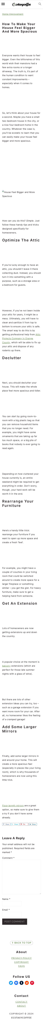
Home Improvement (12, 14)
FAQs (21, 966)
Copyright (21, 962)
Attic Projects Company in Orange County (21, 338)
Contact (21, 1002)
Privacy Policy (21, 958)
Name (6, 899)
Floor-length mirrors (13, 805)
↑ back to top (21, 943)
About (21, 1006)
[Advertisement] (21, 44)
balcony (6, 666)
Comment (8, 858)
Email (6, 909)
